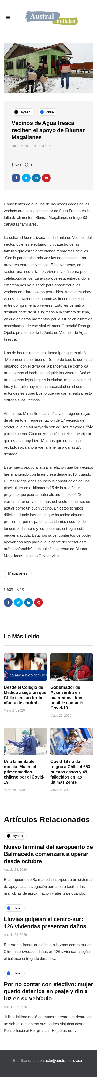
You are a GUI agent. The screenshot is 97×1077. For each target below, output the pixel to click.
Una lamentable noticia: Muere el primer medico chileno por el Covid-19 (24, 771)
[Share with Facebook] (16, 178)
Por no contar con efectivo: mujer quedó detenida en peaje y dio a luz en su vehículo (48, 991)
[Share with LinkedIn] (36, 178)
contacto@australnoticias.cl (61, 1060)
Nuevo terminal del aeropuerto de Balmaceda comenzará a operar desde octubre (48, 854)
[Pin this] (46, 178)
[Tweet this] (26, 178)
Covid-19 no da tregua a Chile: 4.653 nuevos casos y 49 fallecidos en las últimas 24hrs (70, 771)
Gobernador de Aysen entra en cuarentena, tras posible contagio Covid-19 (66, 697)
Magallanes (17, 573)
